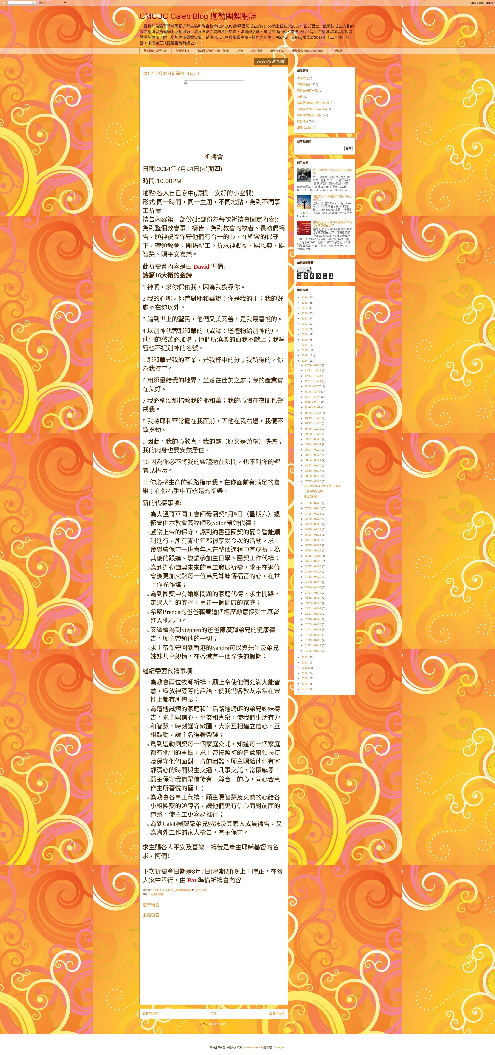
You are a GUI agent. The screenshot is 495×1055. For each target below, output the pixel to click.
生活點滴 (337, 50)
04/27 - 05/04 (313, 566)
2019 (304, 334)
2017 (304, 344)
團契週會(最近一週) (155, 50)
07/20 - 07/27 (313, 503)
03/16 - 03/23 (313, 598)
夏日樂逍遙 (310, 496)
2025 (304, 302)
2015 (304, 355)
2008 (304, 683)
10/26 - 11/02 (313, 412)
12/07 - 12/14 (313, 381)
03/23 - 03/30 (313, 592)
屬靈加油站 (277, 50)
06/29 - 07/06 (313, 518)
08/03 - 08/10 (313, 475)
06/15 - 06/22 (313, 529)
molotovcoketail (253, 1047)
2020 (304, 328)
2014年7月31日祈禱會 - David (322, 485)
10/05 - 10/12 (313, 428)
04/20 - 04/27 (313, 571)
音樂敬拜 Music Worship (307, 50)
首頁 (214, 1013)
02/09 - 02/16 (313, 624)
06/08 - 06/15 (313, 534)
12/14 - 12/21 (313, 375)
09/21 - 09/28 (313, 439)
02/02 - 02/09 (313, 629)
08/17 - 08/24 (313, 465)
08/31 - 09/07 (313, 454)
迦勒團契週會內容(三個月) (213, 50)
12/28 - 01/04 (313, 365)
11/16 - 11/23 (313, 396)
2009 (304, 678)
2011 (304, 667)
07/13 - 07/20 (313, 508)
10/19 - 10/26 (313, 418)
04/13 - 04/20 (313, 576)
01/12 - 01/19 (313, 645)
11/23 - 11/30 (313, 391)
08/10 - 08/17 (313, 470)
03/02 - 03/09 (313, 608)
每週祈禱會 (182, 50)
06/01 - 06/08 (313, 539)
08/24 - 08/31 (313, 460)
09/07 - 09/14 (313, 449)
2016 (304, 350)
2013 (304, 657)
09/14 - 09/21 (313, 444)
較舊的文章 (277, 1013)
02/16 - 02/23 (313, 619)
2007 (304, 689)
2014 (304, 360)
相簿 (240, 50)
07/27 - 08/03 (313, 481)
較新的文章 (150, 1013)
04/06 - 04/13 (313, 582)
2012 (304, 662)
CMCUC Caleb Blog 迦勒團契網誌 (198, 16)
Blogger (280, 1047)
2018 (304, 339)
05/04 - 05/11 (313, 560)
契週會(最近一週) (307, 90)
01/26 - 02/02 (313, 634)
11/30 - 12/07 (313, 386)
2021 (304, 323)
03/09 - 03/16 (313, 603)
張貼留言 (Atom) (218, 1023)
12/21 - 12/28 (313, 370)
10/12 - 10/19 (313, 423)
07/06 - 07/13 (313, 513)
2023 (304, 313)
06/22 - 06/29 (313, 524)
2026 (304, 297)
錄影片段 (256, 50)
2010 (304, 673)
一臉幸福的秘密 (313, 491)
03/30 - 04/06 (313, 587)
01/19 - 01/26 (313, 640)
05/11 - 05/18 (313, 555)
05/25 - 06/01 (313, 545)
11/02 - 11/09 (313, 407)
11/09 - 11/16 (313, 402)
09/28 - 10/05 (313, 433)
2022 (304, 318)
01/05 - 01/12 (313, 650)
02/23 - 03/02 (313, 613)
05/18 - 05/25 (313, 550)
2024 (304, 307)
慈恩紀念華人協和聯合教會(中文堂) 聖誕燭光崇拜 (332, 224)
